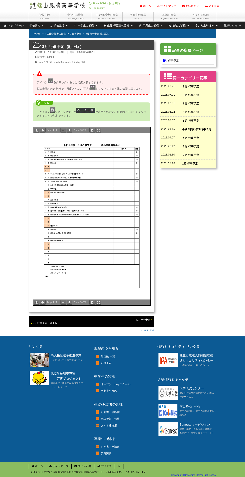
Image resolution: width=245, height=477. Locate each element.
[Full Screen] (98, 130)
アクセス (213, 5)
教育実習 (106, 453)
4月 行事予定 (143, 319)
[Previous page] (36, 130)
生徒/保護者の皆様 (107, 16)
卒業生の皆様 (138, 16)
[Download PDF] (92, 130)
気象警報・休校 (110, 418)
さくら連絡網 (200, 16)
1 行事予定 (75, 33)
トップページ (16, 25)
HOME (36, 33)
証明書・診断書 (110, 412)
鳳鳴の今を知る (106, 348)
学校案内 (34, 25)
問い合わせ (192, 5)
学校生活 (44, 16)
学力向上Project (204, 25)
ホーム (146, 5)
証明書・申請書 (110, 446)
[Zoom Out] (63, 130)
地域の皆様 (169, 16)
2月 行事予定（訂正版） (46, 323)
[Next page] (43, 130)
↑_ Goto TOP (147, 330)
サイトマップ (167, 5)
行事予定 (173, 60)
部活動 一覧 (108, 356)
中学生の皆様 (75, 16)
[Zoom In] (69, 130)
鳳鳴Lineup (231, 25)
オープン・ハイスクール (115, 384)
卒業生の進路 (109, 390)
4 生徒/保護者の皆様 (55, 33)
